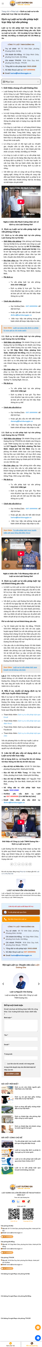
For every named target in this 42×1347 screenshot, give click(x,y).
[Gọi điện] (38, 1327)
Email (6, 1044)
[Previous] (3, 984)
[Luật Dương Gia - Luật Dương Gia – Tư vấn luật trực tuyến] (21, 3)
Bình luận (8, 1018)
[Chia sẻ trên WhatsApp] (11, 864)
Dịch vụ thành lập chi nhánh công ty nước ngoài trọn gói (27, 1127)
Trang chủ (5, 11)
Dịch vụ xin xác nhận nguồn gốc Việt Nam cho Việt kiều (27, 1088)
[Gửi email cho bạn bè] (23, 864)
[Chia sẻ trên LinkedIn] (30, 864)
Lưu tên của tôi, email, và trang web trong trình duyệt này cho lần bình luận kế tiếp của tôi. (19, 1067)
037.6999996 (12, 796)
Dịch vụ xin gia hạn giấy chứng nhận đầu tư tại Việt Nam (27, 1098)
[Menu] (3, 3)
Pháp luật (15, 11)
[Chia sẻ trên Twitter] (19, 864)
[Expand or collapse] (38, 81)
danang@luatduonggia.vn (22, 421)
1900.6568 (31, 66)
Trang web (8, 1054)
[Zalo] (38, 1338)
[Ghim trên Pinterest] (26, 864)
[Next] (38, 984)
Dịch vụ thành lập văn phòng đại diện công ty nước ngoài (27, 1117)
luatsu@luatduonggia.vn (20, 73)
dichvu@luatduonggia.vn (21, 315)
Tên (6, 1035)
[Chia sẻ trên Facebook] (15, 864)
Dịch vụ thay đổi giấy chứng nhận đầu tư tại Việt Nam (27, 1107)
